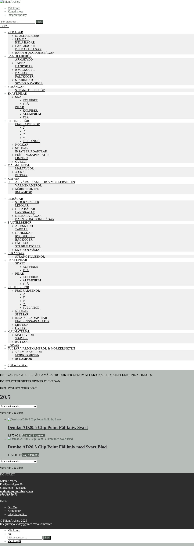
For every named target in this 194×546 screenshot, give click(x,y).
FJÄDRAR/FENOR (27, 124)
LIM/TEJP (21, 158)
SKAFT (20, 97)
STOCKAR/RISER (27, 35)
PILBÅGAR (15, 32)
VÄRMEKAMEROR (28, 185)
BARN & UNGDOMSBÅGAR (34, 52)
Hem (3, 387)
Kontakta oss (15, 11)
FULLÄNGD (31, 141)
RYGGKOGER (25, 69)
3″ (24, 131)
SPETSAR (21, 148)
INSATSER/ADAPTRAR (31, 151)
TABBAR (21, 62)
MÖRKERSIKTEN (27, 188)
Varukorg (14, 541)
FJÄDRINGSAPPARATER (32, 154)
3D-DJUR (21, 171)
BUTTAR (21, 175)
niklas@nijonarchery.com (16, 491)
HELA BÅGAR (25, 42)
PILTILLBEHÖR (18, 120)
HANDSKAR (24, 66)
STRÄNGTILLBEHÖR (30, 90)
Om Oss (12, 507)
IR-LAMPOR (23, 192)
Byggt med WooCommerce (35, 524)
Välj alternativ (30, 455)
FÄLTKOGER (24, 76)
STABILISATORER (28, 80)
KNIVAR (13, 178)
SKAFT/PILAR (17, 93)
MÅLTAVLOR (24, 168)
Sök (39, 21)
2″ (24, 127)
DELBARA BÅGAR (28, 49)
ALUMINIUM (32, 114)
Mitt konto (14, 8)
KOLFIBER (30, 100)
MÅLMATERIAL (19, 165)
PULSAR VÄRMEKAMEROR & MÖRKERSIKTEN (41, 182)
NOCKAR (21, 144)
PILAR (19, 107)
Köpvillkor (14, 510)
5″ (24, 137)
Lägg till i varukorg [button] (33, 435)
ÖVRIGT (21, 161)
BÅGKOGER (24, 73)
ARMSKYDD (24, 59)
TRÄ (26, 103)
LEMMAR (22, 39)
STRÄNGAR (16, 86)
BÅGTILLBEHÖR (19, 56)
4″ (24, 134)
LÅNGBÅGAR (25, 45)
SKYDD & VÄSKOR (29, 83)
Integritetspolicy (17, 14)
